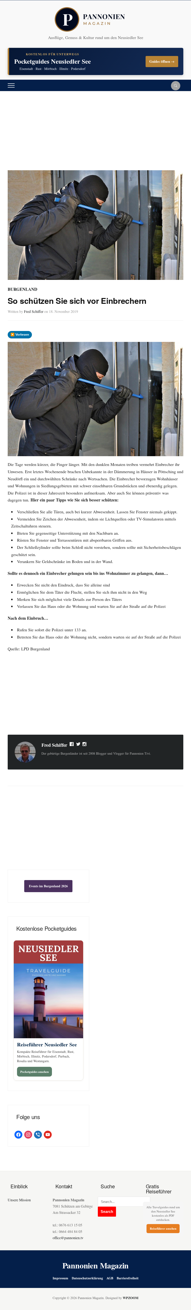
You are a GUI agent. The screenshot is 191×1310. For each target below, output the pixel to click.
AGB (109, 1278)
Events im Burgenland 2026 (48, 886)
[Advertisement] (95, 135)
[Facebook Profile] (72, 745)
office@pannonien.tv (68, 1237)
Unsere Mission (19, 1199)
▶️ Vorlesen (19, 334)
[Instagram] (84, 745)
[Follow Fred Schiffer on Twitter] (78, 745)
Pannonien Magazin (95, 1265)
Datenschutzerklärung (87, 1278)
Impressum (60, 1278)
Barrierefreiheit (128, 1278)
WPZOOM (130, 1297)
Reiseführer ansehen (163, 1228)
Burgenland (22, 289)
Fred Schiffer (33, 311)
